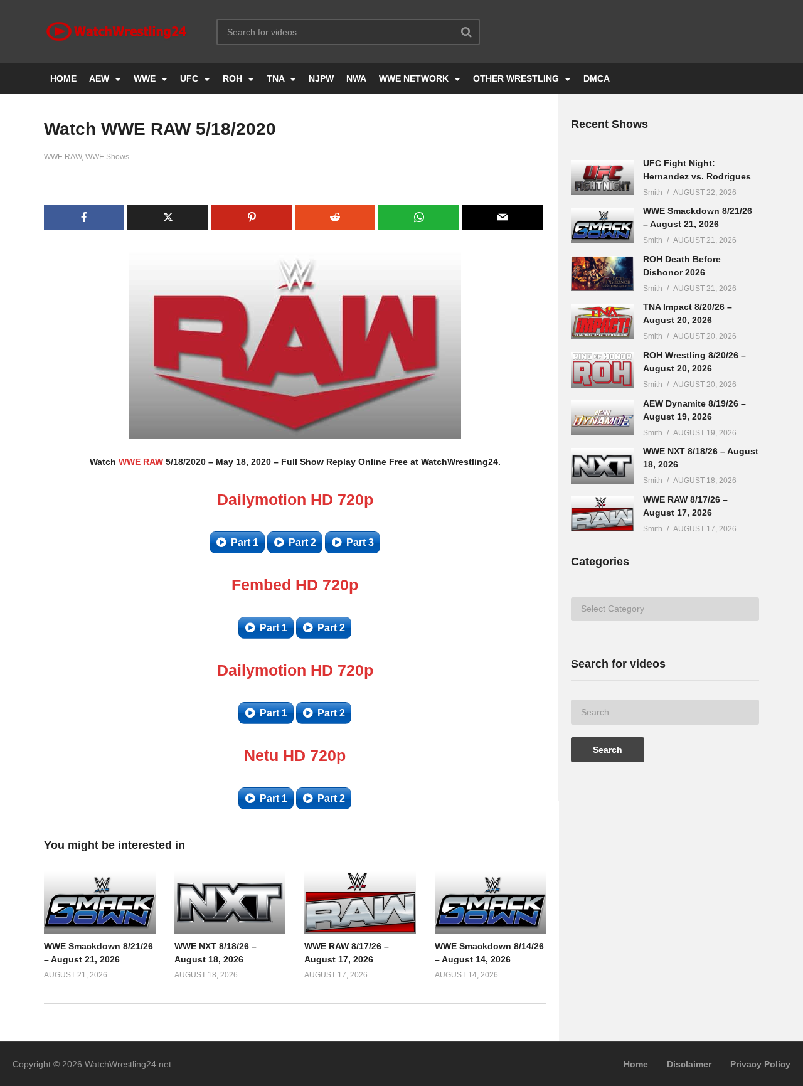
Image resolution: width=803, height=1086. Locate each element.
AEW (100, 78)
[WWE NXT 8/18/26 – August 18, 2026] (602, 466)
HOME (63, 78)
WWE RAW (63, 156)
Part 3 (360, 542)
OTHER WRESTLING (517, 78)
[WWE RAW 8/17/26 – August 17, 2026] (602, 514)
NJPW (321, 78)
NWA (356, 78)
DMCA (596, 78)
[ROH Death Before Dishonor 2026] (602, 274)
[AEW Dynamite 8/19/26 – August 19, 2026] (602, 418)
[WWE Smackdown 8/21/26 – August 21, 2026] (602, 225)
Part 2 (302, 542)
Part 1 (244, 542)
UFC (190, 78)
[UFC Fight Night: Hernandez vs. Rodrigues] (602, 178)
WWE (146, 78)
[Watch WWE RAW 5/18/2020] (100, 902)
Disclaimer (689, 1064)
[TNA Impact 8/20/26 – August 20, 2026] (602, 321)
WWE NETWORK (415, 78)
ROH (234, 78)
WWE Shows (107, 156)
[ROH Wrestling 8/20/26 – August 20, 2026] (602, 370)
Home (636, 1064)
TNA (277, 78)
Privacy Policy (760, 1064)
